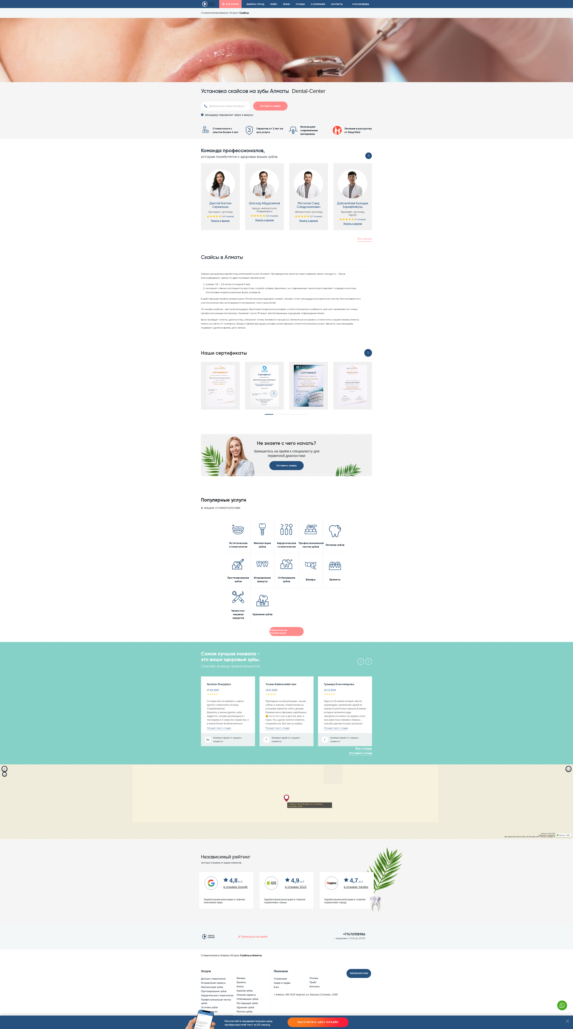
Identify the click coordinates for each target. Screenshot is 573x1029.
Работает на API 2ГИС (548, 833)
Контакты (337, 4)
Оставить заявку (286, 465)
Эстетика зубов (209, 1007)
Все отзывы (364, 748)
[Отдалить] (4, 774)
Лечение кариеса (246, 995)
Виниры (241, 978)
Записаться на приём (254, 936)
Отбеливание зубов (247, 999)
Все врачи (364, 238)
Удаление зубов (245, 1007)
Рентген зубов (244, 1011)
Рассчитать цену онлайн (318, 1022)
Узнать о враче (220, 220)
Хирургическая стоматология (217, 995)
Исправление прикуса (213, 983)
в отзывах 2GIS (295, 886)
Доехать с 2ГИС (564, 835)
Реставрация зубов (247, 1003)
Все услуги (232, 4)
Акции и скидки (282, 983)
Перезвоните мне (359, 973)
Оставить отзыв (360, 753)
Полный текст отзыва (219, 728)
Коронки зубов (245, 990)
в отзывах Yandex (356, 886)
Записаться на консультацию (278, 631)
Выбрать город (255, 4)
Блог (276, 987)
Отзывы (300, 4)
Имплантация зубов (212, 987)
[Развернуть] (568, 769)
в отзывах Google (235, 886)
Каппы (240, 986)
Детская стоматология (213, 978)
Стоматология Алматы (214, 12)
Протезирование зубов (214, 991)
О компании (318, 4)
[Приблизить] (4, 769)
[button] (368, 155)
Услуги (234, 12)
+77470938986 (360, 4)
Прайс (273, 4)
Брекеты (241, 982)
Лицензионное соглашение (546, 835)
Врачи (286, 4)
